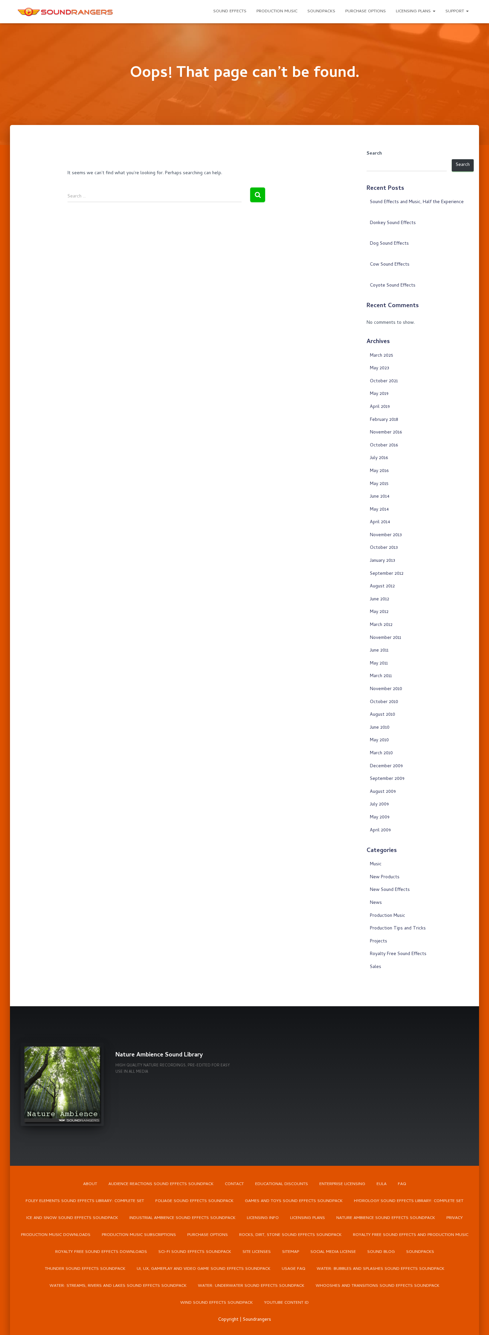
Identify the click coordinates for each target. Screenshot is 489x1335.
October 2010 (384, 702)
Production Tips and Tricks (398, 928)
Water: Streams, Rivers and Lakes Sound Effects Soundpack (118, 1285)
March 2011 (381, 676)
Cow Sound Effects (389, 265)
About (90, 1184)
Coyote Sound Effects (392, 286)
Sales (375, 967)
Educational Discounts (281, 1184)
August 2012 (382, 586)
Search (374, 154)
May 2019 (379, 394)
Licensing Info (263, 1218)
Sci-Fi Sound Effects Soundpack (194, 1252)
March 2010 (381, 753)
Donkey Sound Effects (393, 223)
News (376, 903)
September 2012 (387, 574)
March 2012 (381, 625)
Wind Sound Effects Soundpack (216, 1302)
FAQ (402, 1184)
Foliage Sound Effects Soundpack (194, 1201)
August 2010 (382, 715)
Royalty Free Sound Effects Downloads (101, 1252)
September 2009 (387, 779)
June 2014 (380, 497)
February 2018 (384, 420)
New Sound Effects (390, 890)
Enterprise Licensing (342, 1184)
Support (455, 11)
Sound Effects (229, 11)
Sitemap (290, 1252)
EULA (382, 1184)
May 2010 (379, 740)
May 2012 (379, 612)
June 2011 (379, 651)
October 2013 (384, 548)
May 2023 (379, 368)
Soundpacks (321, 11)
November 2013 (386, 535)
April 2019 (380, 407)
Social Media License (333, 1252)
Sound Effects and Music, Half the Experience (417, 202)
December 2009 (386, 766)
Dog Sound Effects (389, 244)
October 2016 (384, 445)
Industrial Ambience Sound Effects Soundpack (182, 1218)
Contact (234, 1184)
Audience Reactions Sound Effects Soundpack (161, 1184)
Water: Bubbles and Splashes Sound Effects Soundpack (380, 1269)
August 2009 (383, 792)
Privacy (454, 1218)
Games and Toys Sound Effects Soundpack (294, 1201)
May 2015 (379, 484)
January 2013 (382, 561)
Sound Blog (381, 1252)
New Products (385, 877)
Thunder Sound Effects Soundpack (85, 1269)
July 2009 (379, 804)
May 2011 (379, 664)
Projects (378, 941)
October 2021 (384, 381)
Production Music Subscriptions (139, 1235)
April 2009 (380, 830)
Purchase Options (365, 11)
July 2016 (379, 458)
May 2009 (380, 817)
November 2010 (386, 689)
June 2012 (379, 599)
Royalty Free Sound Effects (398, 954)
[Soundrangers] (65, 11)
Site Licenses (257, 1252)
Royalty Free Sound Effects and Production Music (410, 1235)
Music (376, 864)
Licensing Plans (414, 11)
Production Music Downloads (55, 1235)
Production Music (276, 11)
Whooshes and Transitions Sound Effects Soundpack (377, 1285)
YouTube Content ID (286, 1302)
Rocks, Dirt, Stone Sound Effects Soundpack (290, 1235)
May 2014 (379, 510)
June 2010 (380, 728)
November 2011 (385, 638)
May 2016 (379, 471)
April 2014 (380, 522)
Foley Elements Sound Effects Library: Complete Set (85, 1201)
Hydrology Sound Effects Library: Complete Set (408, 1201)
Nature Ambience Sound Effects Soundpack (385, 1218)
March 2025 (381, 356)
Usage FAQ (293, 1269)
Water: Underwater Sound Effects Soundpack (251, 1285)
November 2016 (386, 432)
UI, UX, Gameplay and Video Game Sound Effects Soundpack (203, 1269)
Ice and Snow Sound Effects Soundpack (72, 1218)
